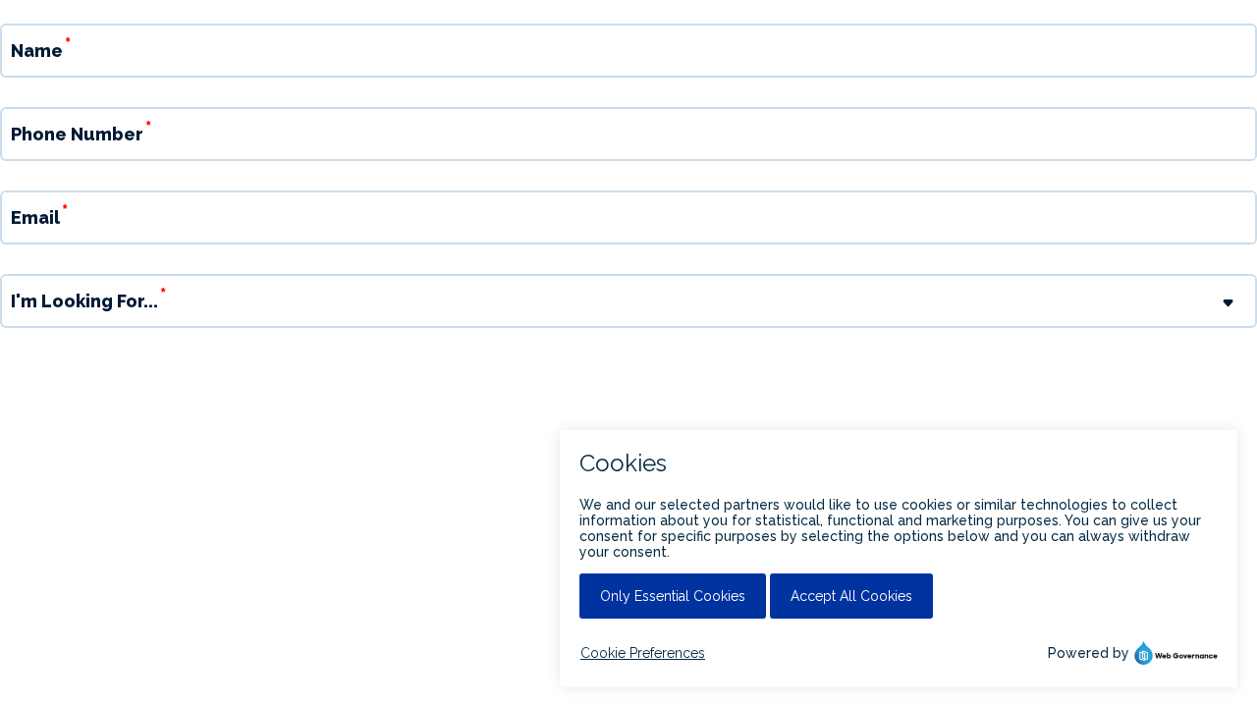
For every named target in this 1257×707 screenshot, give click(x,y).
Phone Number (77, 134)
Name (37, 50)
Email (35, 217)
